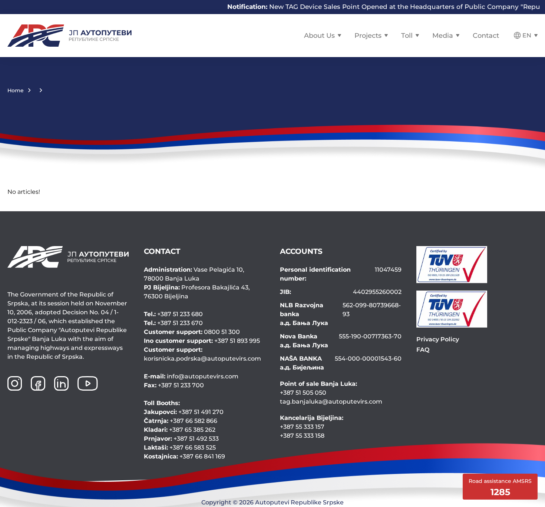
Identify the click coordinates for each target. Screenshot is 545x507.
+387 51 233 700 (174, 385)
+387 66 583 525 (180, 447)
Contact (486, 36)
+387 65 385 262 (179, 429)
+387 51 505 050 (303, 392)
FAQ (422, 349)
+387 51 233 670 (173, 323)
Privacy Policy (437, 339)
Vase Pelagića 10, (194, 274)
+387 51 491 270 (184, 411)
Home (15, 90)
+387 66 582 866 (180, 420)
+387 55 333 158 (302, 435)
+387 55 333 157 (302, 426)
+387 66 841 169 (184, 456)
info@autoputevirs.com (191, 376)
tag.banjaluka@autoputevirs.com (331, 401)
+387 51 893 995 (202, 340)
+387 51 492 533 (181, 438)
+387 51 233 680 (173, 314)
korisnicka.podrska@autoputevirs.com (202, 354)
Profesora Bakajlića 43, (197, 292)
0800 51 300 (192, 331)
